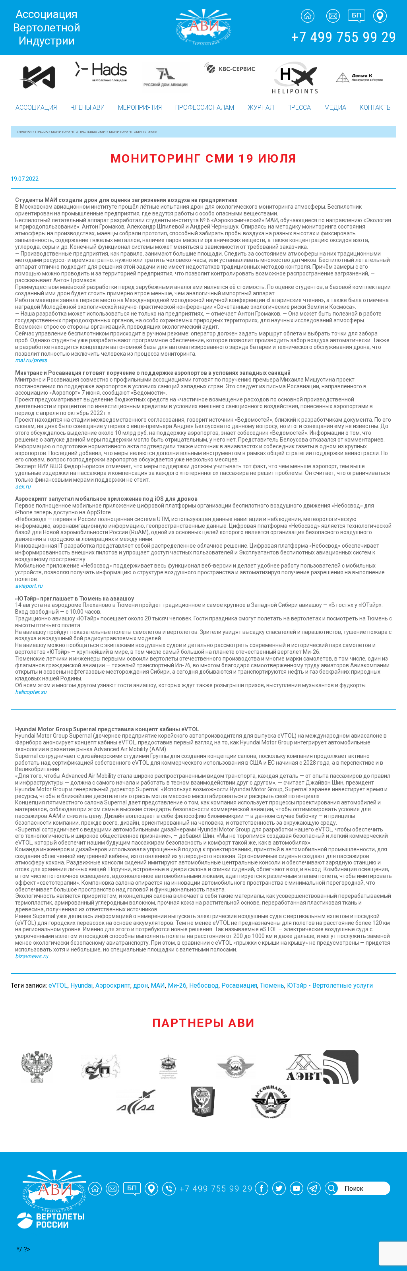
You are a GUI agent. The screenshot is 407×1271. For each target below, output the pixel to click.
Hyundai (81, 985)
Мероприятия (140, 107)
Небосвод (204, 985)
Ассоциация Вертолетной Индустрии (46, 27)
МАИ (158, 985)
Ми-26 (177, 985)
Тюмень (272, 985)
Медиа (335, 107)
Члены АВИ (87, 107)
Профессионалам (204, 107)
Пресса (299, 107)
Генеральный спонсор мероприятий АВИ (50, 1238)
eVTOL (58, 985)
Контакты (375, 107)
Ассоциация (36, 107)
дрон (140, 985)
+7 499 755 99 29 (343, 37)
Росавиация (239, 985)
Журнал (261, 107)
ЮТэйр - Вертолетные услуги (330, 985)
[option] (43, 73)
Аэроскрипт (112, 985)
